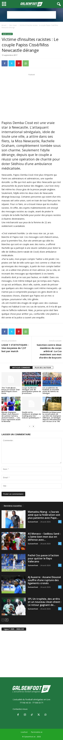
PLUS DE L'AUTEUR (43, 367)
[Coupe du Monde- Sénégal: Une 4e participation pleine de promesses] (31, 379)
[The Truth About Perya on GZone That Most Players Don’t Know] (11, 379)
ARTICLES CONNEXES (21, 367)
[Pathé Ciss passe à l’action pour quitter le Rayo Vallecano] (14, 563)
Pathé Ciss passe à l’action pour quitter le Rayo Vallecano (43, 558)
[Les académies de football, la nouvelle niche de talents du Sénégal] (52, 379)
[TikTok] (31, 715)
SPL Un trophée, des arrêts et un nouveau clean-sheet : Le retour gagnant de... (44, 602)
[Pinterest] (19, 63)
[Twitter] (12, 63)
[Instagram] (24, 715)
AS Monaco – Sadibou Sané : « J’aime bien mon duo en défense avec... (44, 536)
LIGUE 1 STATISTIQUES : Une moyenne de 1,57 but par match (15, 348)
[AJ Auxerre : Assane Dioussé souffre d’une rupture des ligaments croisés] (14, 584)
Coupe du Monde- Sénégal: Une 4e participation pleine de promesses (31, 390)
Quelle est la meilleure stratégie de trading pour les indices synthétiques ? (31, 415)
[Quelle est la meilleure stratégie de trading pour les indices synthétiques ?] (31, 404)
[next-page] (33, 426)
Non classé (13, 25)
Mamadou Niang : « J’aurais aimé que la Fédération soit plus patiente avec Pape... (44, 515)
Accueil (4, 25)
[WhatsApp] (26, 63)
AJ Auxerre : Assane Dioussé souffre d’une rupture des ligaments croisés (44, 580)
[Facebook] (5, 63)
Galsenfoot (33, 522)
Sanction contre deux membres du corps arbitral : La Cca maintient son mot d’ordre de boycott (49, 351)
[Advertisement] (31, 15)
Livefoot (24, 732)
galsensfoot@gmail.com (39, 709)
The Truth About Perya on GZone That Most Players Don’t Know (11, 390)
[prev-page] (29, 426)
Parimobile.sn (36, 732)
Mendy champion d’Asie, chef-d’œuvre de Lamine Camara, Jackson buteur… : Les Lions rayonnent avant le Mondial (11, 416)
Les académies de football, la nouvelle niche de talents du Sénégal (51, 390)
